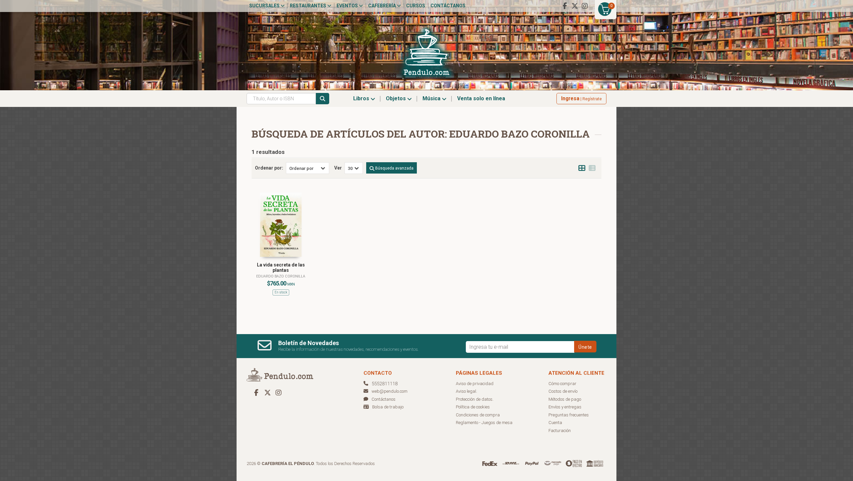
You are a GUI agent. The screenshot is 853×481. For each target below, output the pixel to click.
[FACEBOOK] (565, 6)
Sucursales (265, 5)
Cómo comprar (562, 383)
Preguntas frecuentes (568, 414)
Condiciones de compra (478, 414)
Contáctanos (447, 5)
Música (432, 98)
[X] (575, 6)
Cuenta (555, 422)
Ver (338, 168)
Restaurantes (308, 5)
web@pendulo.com (390, 391)
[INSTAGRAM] (585, 6)
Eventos (348, 5)
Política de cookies (473, 406)
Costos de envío (562, 391)
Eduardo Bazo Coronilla (280, 276)
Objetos (396, 98)
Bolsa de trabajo (388, 406)
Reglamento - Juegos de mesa (484, 422)
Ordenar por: (269, 168)
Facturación (559, 430)
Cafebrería (382, 5)
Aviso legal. (466, 391)
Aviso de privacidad (474, 383)
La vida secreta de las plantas (281, 267)
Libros (362, 98)
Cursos (415, 5)
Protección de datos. (474, 399)
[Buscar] (322, 98)
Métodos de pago (564, 399)
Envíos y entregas (564, 406)
